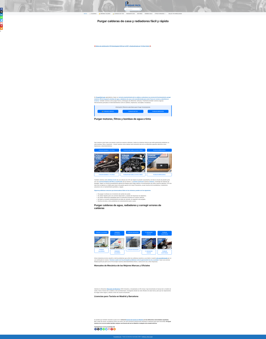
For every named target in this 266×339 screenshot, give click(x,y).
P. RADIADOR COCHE (148, 233)
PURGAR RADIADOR (133, 232)
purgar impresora (158, 111)
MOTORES (139, 13)
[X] (98, 329)
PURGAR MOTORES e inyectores (133, 150)
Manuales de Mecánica (113, 289)
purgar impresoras (159, 174)
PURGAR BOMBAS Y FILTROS (107, 150)
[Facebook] (95, 329)
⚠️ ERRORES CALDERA (104, 13)
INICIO (85, 13)
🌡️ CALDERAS (92, 13)
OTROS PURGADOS (159, 13)
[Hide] (0, 31)
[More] (114, 329)
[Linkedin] (101, 329)
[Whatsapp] (103, 329)
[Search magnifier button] (140, 9)
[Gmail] (109, 329)
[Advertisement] (133, 35)
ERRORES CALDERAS (117, 233)
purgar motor (133, 111)
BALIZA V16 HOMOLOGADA (175, 13)
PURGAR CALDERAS (101, 232)
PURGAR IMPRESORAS (159, 150)
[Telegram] (106, 329)
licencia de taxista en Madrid (134, 319)
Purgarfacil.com (117, 336)
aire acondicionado (161, 258)
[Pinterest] (112, 329)
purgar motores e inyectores (133, 174)
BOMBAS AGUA (148, 13)
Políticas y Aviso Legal (147, 336)
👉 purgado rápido (108, 111)
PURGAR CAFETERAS (164, 233)
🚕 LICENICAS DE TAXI (118, 13)
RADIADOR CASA (130, 13)
